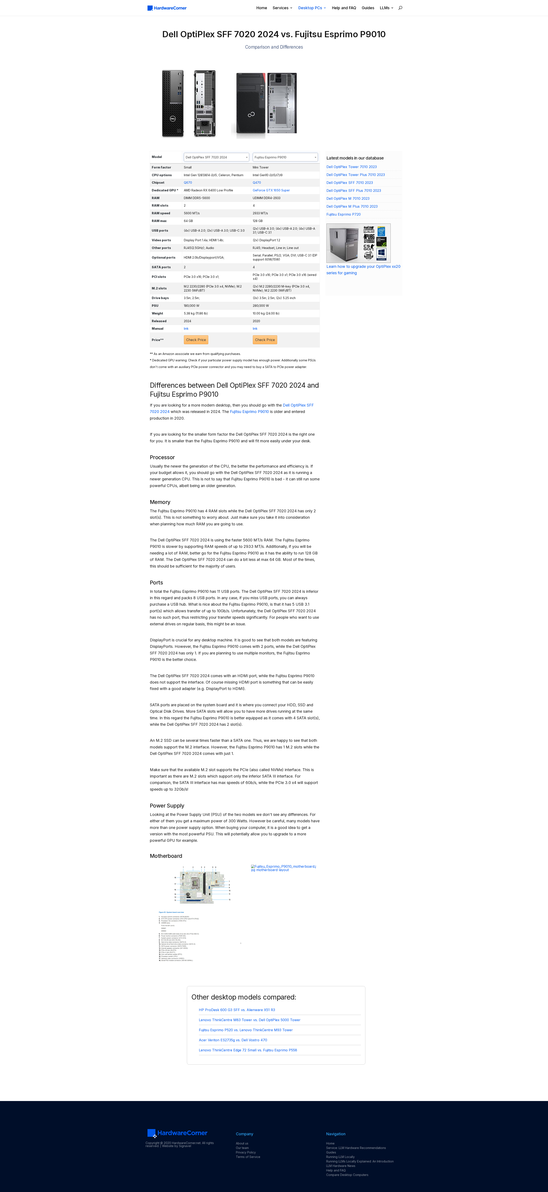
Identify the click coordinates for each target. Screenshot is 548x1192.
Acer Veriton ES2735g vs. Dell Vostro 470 (233, 1040)
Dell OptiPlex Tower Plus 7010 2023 (355, 175)
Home (261, 8)
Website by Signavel (176, 1146)
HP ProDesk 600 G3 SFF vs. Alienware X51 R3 (237, 1010)
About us (242, 1143)
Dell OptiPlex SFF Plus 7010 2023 (353, 190)
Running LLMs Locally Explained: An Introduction (360, 1161)
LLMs (385, 8)
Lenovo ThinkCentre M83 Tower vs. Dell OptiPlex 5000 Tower (250, 1020)
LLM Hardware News (340, 1166)
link (186, 328)
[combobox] (216, 157)
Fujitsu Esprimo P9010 (249, 411)
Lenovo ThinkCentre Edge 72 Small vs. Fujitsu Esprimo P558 (248, 1050)
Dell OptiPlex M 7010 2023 (347, 198)
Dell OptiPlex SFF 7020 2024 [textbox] (206, 157)
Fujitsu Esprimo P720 (343, 214)
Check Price (196, 340)
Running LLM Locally (340, 1157)
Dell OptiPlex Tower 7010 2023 (351, 167)
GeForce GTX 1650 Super (271, 190)
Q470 (257, 182)
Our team (242, 1148)
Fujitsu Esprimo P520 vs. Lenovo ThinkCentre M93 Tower (246, 1030)
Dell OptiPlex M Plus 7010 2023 (352, 206)
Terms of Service (248, 1157)
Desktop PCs (310, 8)
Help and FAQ (344, 8)
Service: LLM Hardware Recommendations (356, 1148)
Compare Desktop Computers (347, 1175)
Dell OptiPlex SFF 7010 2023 (349, 182)
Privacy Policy (246, 1152)
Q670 (188, 182)
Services (281, 8)
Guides (368, 8)
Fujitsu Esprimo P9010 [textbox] (270, 157)
